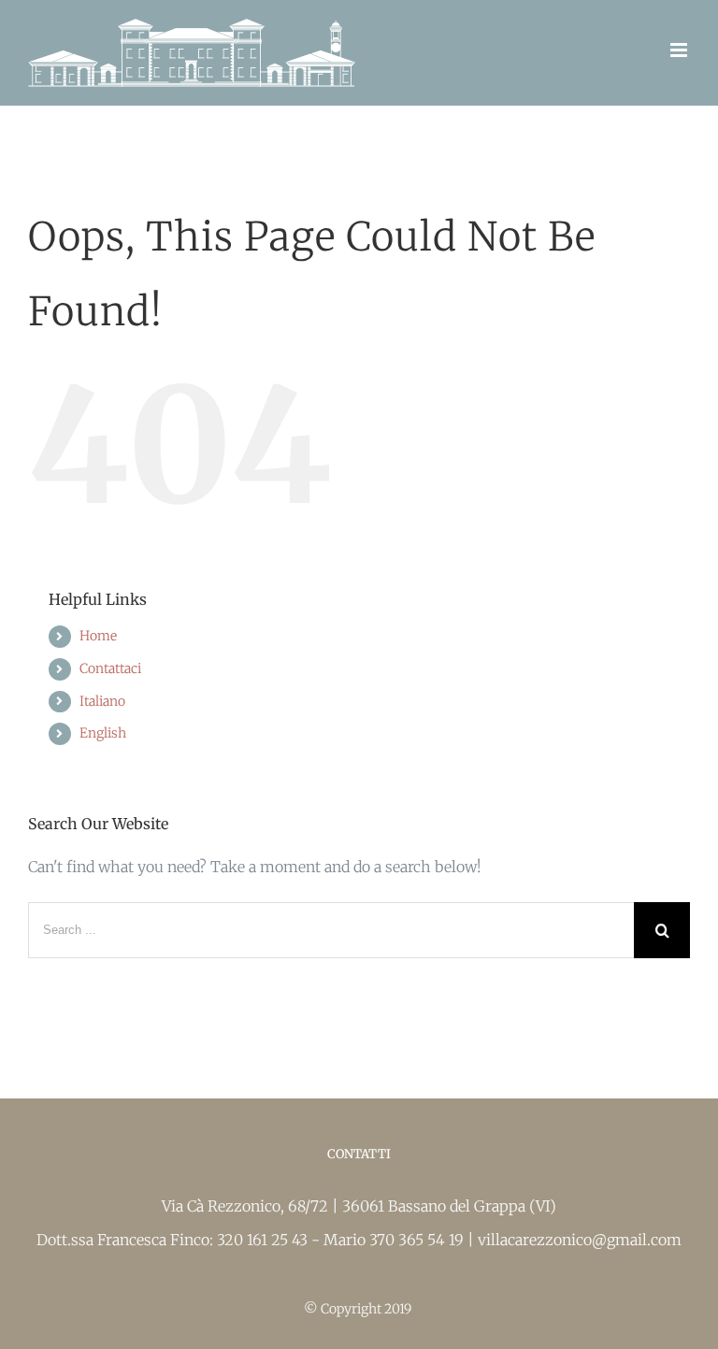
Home (98, 635)
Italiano (102, 701)
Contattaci (110, 668)
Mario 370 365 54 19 (395, 1239)
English (102, 733)
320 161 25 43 (264, 1239)
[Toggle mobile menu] (680, 50)
